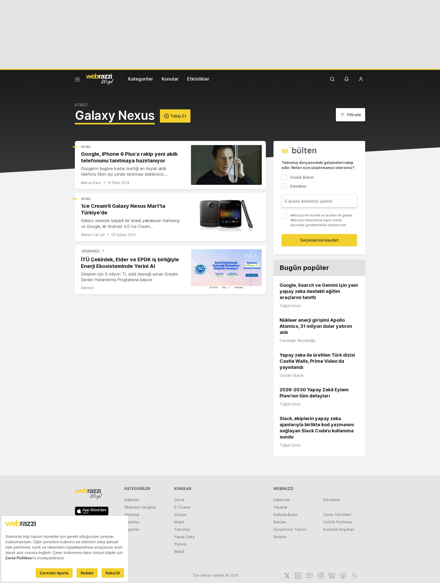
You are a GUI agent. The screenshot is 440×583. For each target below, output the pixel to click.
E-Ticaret (182, 507)
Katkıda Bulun (285, 514)
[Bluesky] (331, 575)
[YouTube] (309, 575)
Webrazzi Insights (140, 507)
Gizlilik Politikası (337, 522)
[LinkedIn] (298, 575)
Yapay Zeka (184, 537)
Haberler (132, 500)
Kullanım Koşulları (338, 529)
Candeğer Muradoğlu (298, 340)
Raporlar (132, 529)
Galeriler (132, 522)
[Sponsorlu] (226, 269)
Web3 (179, 551)
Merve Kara (91, 182)
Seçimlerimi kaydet (319, 240)
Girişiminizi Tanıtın (289, 529)
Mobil (86, 147)
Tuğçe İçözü (290, 305)
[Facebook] (342, 575)
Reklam (279, 522)
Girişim (180, 514)
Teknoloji (182, 529)
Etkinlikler (198, 79)
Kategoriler (140, 79)
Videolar (132, 514)
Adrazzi (87, 288)
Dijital (179, 500)
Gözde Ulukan (292, 375)
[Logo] (100, 78)
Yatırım (180, 544)
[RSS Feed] (353, 575)
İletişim (280, 537)
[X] (286, 575)
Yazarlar (280, 507)
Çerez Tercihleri (337, 514)
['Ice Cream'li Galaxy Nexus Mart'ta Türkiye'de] (226, 217)
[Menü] (77, 80)
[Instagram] (320, 575)
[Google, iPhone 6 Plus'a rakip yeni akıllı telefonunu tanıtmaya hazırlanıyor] (226, 165)
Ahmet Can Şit (93, 234)
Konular (170, 79)
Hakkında (281, 500)
